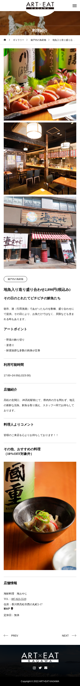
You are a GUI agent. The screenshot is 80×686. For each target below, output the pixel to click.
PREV (14, 635)
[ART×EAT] (40, 5)
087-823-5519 (18, 599)
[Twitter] (40, 667)
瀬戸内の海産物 (15, 279)
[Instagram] (34, 667)
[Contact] (45, 667)
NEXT (65, 635)
